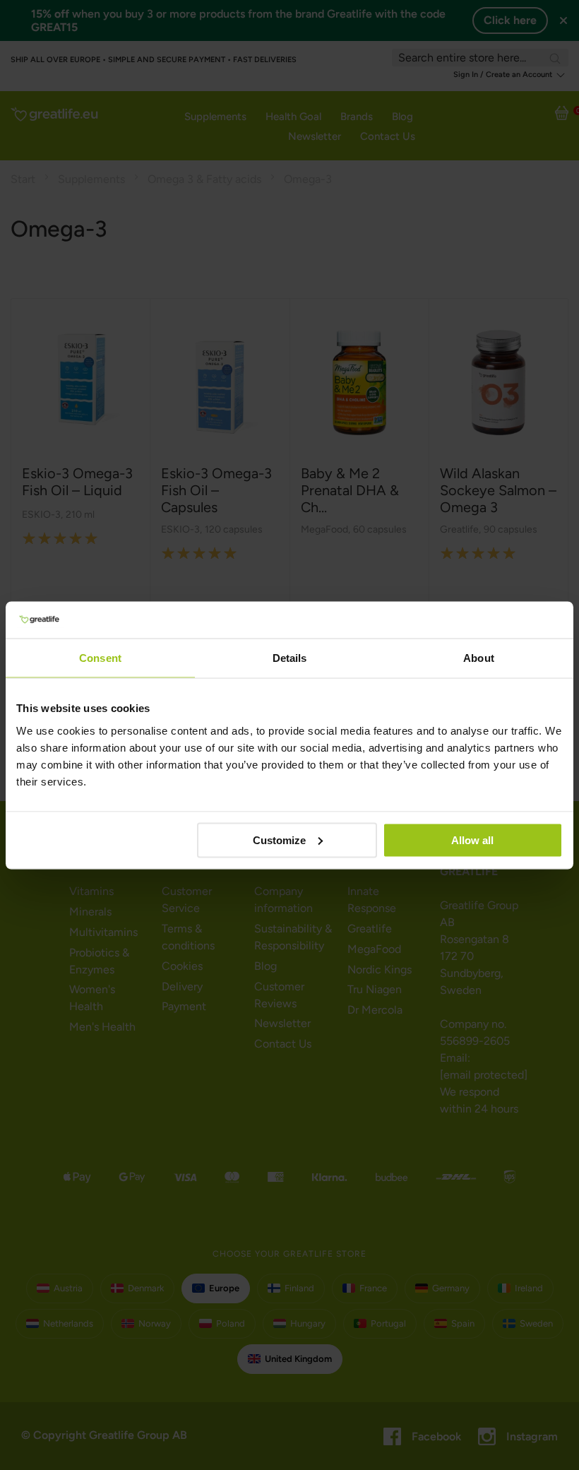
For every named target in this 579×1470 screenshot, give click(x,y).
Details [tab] (290, 658)
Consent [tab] (100, 658)
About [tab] (478, 658)
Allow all (472, 840)
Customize (279, 840)
